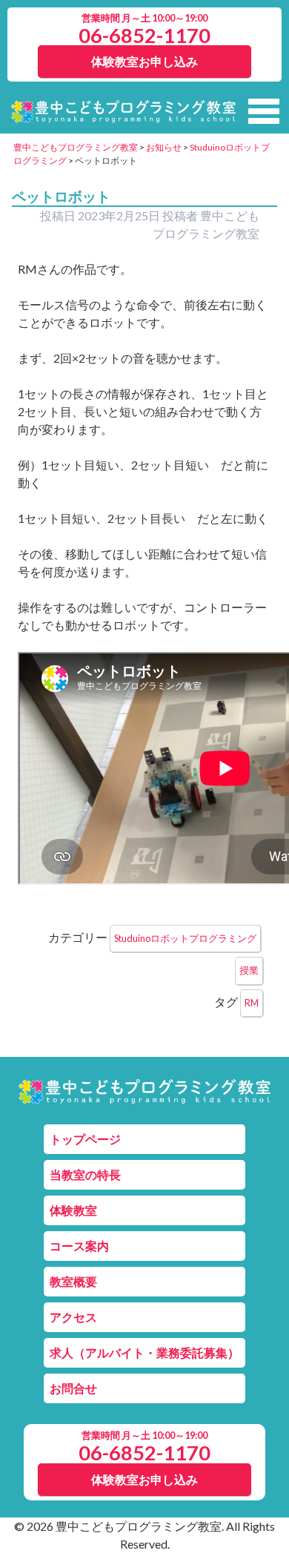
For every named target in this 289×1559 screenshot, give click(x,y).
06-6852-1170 (144, 35)
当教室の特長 (85, 1174)
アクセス (73, 1317)
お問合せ (73, 1388)
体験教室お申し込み (144, 61)
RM (252, 1003)
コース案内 (79, 1246)
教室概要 (73, 1281)
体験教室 (73, 1210)
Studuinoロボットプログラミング (185, 938)
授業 (249, 970)
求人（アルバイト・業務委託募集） (144, 1352)
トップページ (85, 1139)
